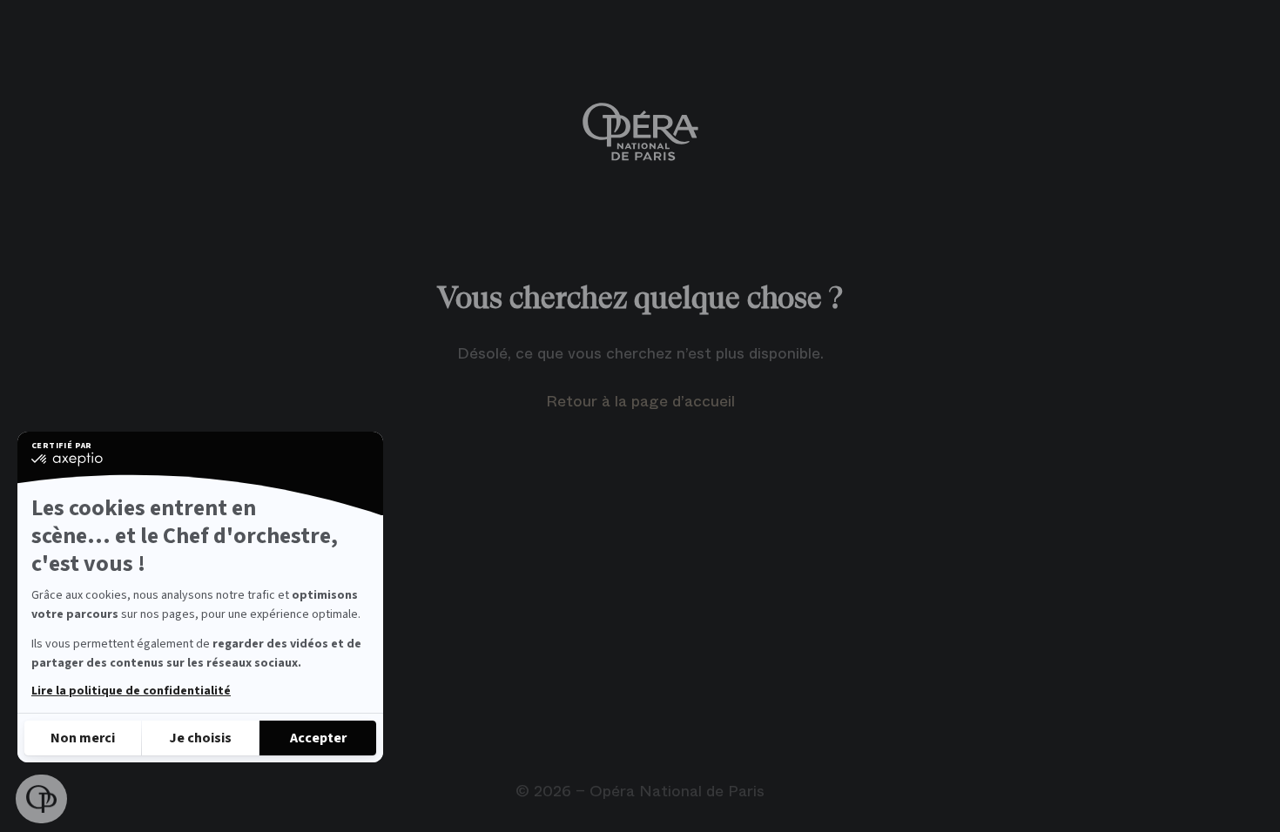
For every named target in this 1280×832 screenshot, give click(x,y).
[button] (41, 799)
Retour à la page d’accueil (640, 401)
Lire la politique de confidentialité (131, 691)
